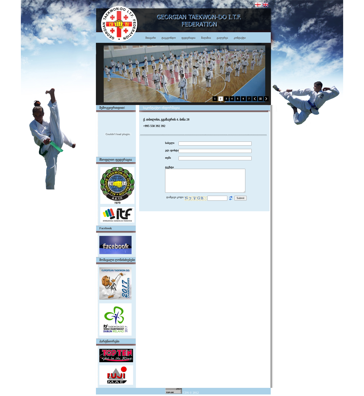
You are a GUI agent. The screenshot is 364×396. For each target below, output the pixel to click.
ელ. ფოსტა (172, 150)
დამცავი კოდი (174, 197)
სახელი (169, 143)
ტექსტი (169, 167)
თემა (168, 157)
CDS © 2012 (191, 392)
